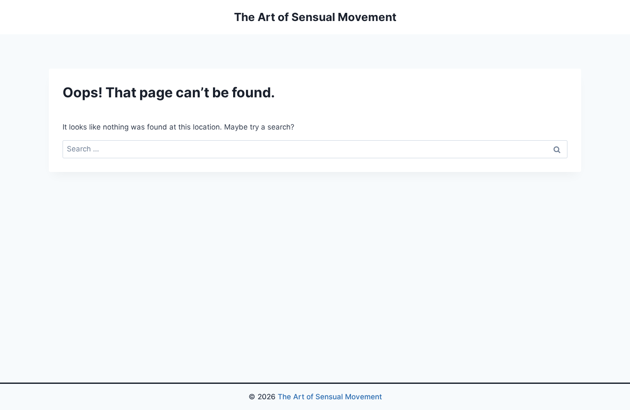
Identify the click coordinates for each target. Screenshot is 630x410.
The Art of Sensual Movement (330, 396)
